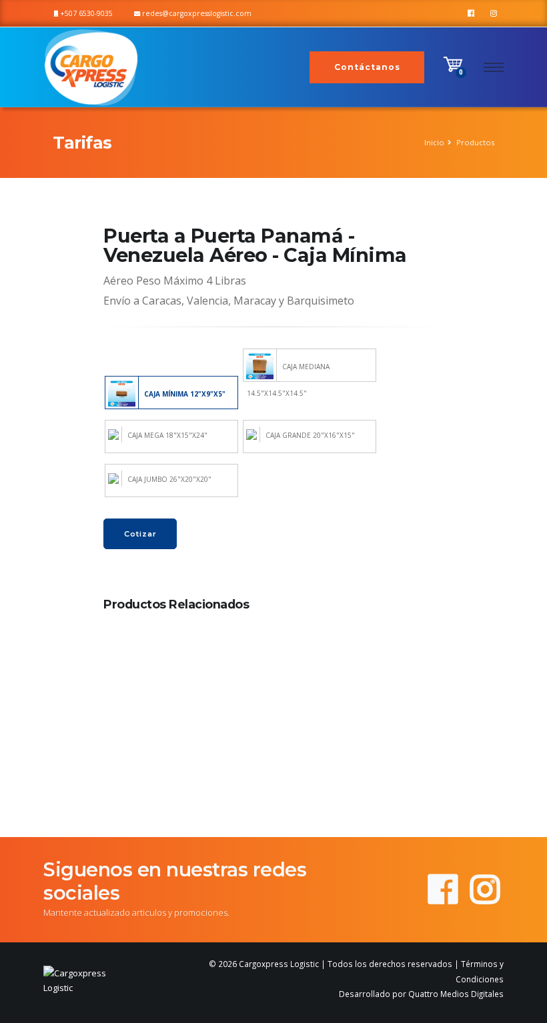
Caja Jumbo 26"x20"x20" (168, 479)
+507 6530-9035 (85, 13)
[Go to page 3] (283, 801)
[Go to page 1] (263, 801)
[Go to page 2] (273, 801)
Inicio (434, 142)
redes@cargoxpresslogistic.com (195, 13)
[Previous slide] (120, 711)
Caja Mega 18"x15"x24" (166, 435)
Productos (475, 142)
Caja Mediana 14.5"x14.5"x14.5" (288, 372)
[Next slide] (426, 711)
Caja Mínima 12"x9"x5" (183, 393)
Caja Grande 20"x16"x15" (309, 435)
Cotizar (140, 533)
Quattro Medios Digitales (456, 993)
